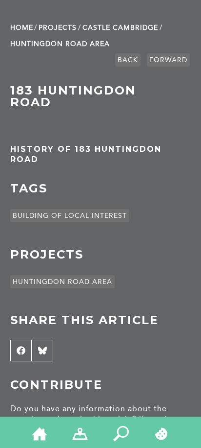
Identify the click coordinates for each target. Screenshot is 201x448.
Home (21, 28)
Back (128, 60)
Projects (58, 28)
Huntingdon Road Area (60, 44)
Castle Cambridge (120, 28)
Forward (168, 60)
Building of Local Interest (70, 216)
